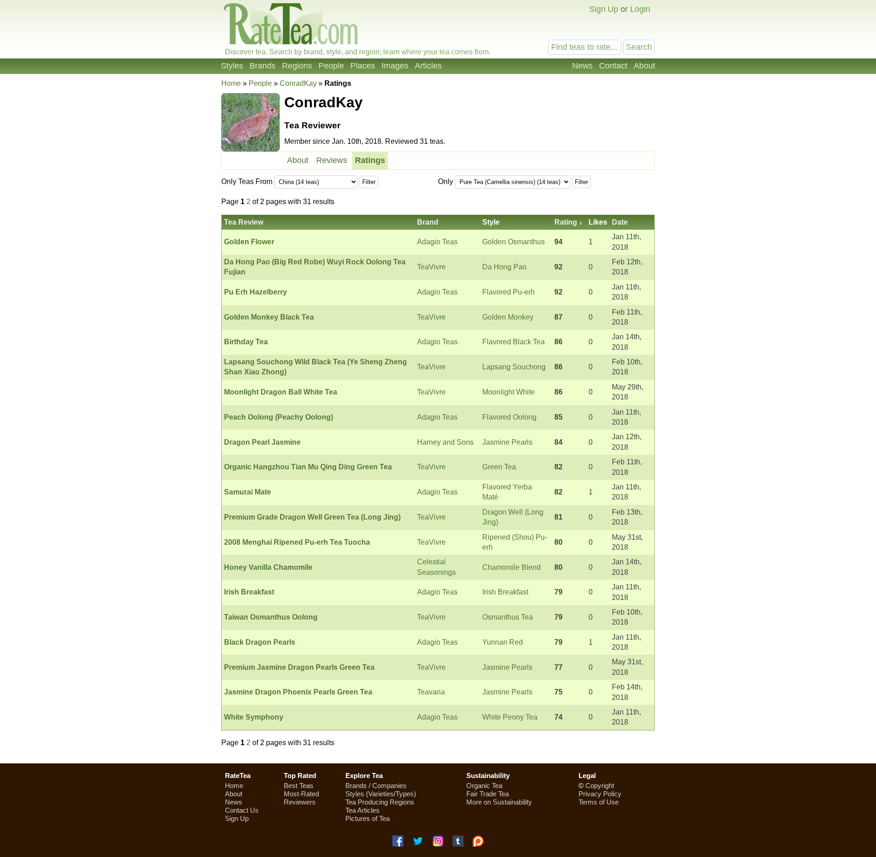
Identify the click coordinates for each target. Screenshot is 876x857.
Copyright (599, 785)
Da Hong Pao (504, 267)
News (582, 65)
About (644, 65)
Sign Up (603, 9)
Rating (565, 222)
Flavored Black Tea (513, 342)
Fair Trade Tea (487, 794)
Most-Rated (301, 794)
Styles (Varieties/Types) (380, 794)
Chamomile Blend (511, 567)
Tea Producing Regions (379, 802)
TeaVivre (431, 267)
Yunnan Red (502, 642)
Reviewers (300, 802)
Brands (263, 65)
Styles (232, 65)
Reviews (331, 160)
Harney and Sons (445, 442)
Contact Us (242, 810)
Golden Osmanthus (513, 242)
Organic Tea (484, 785)
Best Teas (298, 785)
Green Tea (499, 467)
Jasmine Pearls (507, 442)
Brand (427, 222)
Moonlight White (508, 392)
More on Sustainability (499, 802)
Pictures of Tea (367, 818)
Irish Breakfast (505, 592)
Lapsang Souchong (514, 367)
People (331, 65)
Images (394, 65)
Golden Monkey (507, 317)
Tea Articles (362, 810)
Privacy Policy (600, 794)
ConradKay (298, 83)
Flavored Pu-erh (508, 292)
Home (231, 83)
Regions (297, 65)
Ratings (370, 160)
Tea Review (243, 222)
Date (620, 222)
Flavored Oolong (509, 417)
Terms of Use (599, 802)
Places (362, 65)
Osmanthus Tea (507, 617)
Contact (613, 65)
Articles (428, 65)
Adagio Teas (437, 242)
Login (640, 9)
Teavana (431, 692)
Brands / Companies (376, 785)
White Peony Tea (509, 717)
